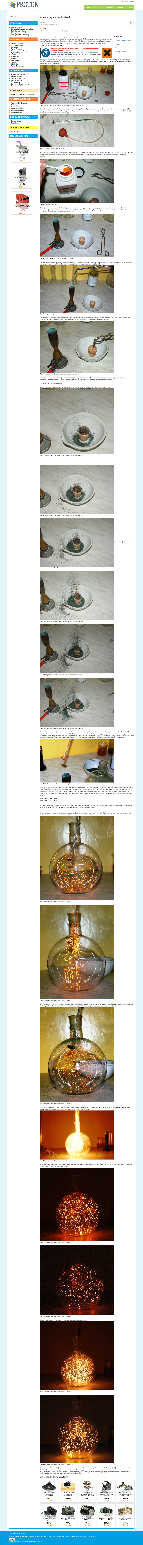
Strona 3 (117, 48)
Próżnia (13, 62)
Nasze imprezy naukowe (103, 7)
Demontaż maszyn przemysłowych (23, 29)
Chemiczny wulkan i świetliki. (124, 40)
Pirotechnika (15, 82)
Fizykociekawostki (17, 66)
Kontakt (120, 7)
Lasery (13, 55)
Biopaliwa (14, 123)
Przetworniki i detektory (19, 103)
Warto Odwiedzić (17, 86)
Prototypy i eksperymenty (20, 35)
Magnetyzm (15, 56)
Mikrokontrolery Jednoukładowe (22, 94)
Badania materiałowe (18, 31)
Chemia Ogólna (16, 80)
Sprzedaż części (16, 27)
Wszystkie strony (120, 51)
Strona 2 (117, 44)
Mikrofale (14, 58)
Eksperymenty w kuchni (19, 74)
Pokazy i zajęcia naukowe (20, 33)
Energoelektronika (17, 110)
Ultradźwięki (15, 60)
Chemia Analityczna (18, 78)
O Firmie (129, 7)
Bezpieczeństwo (16, 76)
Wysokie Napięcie (17, 53)
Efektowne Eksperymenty (20, 84)
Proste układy (16, 107)
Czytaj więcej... (91, 1536)
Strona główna (124, 1)
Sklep (88, 7)
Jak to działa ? (16, 131)
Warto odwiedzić (17, 45)
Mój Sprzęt (14, 47)
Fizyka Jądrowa (16, 49)
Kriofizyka (14, 64)
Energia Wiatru (16, 121)
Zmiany (132, 1)
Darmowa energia (17, 43)
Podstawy (14, 105)
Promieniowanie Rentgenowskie (22, 51)
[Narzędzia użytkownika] (131, 22)
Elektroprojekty (16, 112)
